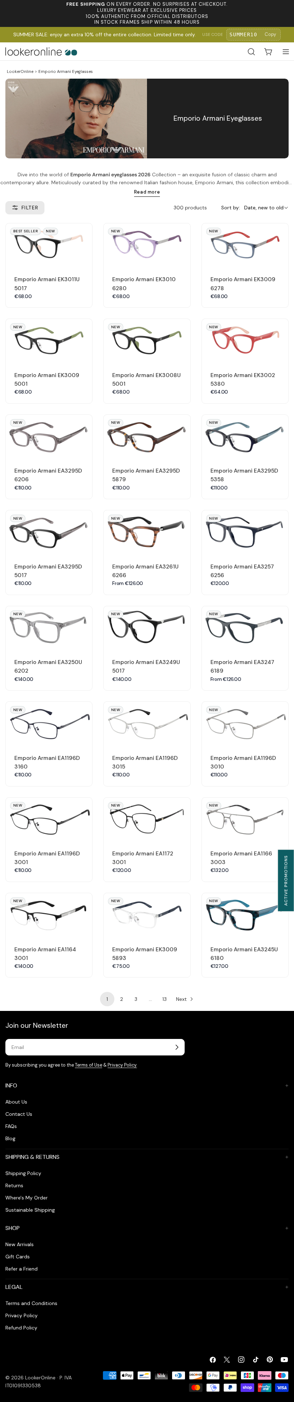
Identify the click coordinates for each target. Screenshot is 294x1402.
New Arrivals (19, 1244)
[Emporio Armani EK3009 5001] (49, 340)
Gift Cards (17, 1256)
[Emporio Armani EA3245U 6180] (245, 915)
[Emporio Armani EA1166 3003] (245, 819)
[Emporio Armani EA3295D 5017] (49, 532)
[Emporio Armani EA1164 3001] (49, 915)
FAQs (11, 1126)
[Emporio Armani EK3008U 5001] (147, 340)
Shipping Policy (23, 1173)
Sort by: (230, 207)
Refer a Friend (21, 1269)
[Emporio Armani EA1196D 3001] (49, 819)
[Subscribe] (177, 1047)
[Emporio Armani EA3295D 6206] (49, 436)
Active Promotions (286, 880)
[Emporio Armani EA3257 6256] (245, 532)
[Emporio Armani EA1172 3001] (147, 819)
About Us (16, 1102)
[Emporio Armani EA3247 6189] (245, 628)
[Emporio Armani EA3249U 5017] (147, 628)
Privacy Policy (21, 1315)
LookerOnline (20, 71)
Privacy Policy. (122, 1065)
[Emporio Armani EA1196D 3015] (147, 723)
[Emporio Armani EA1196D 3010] (245, 723)
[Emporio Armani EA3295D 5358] (245, 436)
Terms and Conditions (31, 1303)
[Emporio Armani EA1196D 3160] (49, 723)
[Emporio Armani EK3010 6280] (147, 245)
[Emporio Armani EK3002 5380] (245, 340)
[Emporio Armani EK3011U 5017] (49, 245)
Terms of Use (88, 1065)
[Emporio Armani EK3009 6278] (245, 245)
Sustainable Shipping (30, 1210)
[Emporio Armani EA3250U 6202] (49, 628)
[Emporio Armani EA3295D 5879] (147, 436)
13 (164, 999)
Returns (14, 1185)
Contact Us (18, 1114)
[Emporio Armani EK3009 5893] (147, 915)
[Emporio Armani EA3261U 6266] (147, 532)
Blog (10, 1138)
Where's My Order (26, 1197)
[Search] (251, 52)
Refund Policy (21, 1327)
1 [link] (107, 999)
